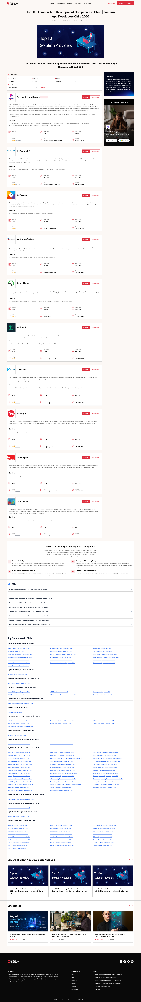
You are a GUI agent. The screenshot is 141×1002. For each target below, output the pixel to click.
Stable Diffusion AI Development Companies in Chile (106, 657)
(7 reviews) (17, 447)
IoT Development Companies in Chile (17, 735)
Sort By (12, 84)
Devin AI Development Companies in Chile (18, 666)
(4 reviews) (17, 358)
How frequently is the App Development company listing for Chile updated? (29, 607)
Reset (43, 87)
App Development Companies (64, 3)
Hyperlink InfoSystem (29, 97)
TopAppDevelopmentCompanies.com (67, 1000)
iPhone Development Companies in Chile (60, 787)
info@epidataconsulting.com (52, 184)
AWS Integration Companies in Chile (17, 695)
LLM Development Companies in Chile (102, 651)
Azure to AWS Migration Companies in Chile (19, 692)
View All (131, 860)
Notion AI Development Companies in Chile (104, 660)
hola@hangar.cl (48, 447)
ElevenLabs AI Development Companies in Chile (62, 663)
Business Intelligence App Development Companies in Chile (108, 779)
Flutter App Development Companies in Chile (104, 755)
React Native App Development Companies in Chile (106, 784)
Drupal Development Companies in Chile (103, 831)
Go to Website (95, 97)
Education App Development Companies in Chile (105, 764)
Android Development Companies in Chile (18, 787)
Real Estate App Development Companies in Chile (20, 782)
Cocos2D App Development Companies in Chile (62, 764)
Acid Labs (24, 283)
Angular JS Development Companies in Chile (19, 837)
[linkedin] (128, 961)
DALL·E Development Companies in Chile (60, 657)
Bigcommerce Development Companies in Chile (62, 721)
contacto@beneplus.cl (50, 491)
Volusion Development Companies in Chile (103, 723)
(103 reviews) (18, 140)
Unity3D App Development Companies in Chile (19, 761)
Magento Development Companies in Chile (18, 723)
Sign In (121, 3)
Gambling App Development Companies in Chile (62, 776)
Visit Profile (85, 97)
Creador (24, 501)
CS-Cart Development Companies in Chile (103, 721)
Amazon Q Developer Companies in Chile (103, 695)
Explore (73, 977)
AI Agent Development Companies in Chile (61, 648)
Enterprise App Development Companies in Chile (20, 770)
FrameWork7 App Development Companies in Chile (20, 784)
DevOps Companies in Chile (15, 712)
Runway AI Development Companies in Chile (19, 663)
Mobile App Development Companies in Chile (19, 752)
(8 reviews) (17, 316)
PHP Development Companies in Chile (102, 837)
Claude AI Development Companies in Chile (61, 651)
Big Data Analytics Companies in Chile (17, 674)
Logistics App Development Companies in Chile (20, 779)
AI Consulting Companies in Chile (16, 651)
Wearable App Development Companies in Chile (62, 755)
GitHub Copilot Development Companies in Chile (105, 654)
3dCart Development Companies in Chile (18, 721)
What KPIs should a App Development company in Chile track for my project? (29, 620)
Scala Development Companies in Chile (17, 845)
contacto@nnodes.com (50, 403)
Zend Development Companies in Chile (60, 831)
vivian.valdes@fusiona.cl (51, 228)
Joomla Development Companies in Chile (18, 834)
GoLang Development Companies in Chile (60, 840)
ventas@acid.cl (48, 316)
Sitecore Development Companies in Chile (61, 834)
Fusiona (23, 195)
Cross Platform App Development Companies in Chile (106, 761)
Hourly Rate (13, 78)
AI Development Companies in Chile (102, 648)
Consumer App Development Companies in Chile (105, 773)
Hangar (23, 413)
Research (73, 983)
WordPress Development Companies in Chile (19, 840)
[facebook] (121, 961)
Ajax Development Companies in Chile (102, 834)
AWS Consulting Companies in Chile (59, 692)
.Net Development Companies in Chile (17, 848)
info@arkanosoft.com (50, 272)
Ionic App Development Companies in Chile (104, 782)
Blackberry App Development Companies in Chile (105, 752)
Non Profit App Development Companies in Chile (62, 782)
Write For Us (87, 3)
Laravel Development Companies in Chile (60, 828)
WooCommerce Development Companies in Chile (20, 726)
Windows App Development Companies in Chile (62, 752)
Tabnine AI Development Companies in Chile (104, 663)
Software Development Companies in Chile (18, 816)
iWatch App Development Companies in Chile (61, 761)
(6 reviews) (17, 228)
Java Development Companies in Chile (102, 840)
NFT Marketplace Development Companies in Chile (21, 799)
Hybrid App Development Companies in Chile (19, 755)
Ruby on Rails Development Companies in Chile (62, 845)
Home (52, 3)
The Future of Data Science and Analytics (105, 977)
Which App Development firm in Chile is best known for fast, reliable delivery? (29, 624)
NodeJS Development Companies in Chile (18, 842)
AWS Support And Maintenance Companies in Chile (63, 695)
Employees (35, 78)
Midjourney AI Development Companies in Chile (20, 657)
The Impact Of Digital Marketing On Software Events (108, 983)
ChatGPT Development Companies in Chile (18, 648)
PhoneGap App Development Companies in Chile (20, 764)
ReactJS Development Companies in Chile (103, 842)
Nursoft (23, 327)
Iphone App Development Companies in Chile (61, 790)
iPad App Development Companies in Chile (18, 758)
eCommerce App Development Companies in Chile (63, 779)
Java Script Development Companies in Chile (61, 837)
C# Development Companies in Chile (102, 845)
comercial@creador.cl (50, 535)
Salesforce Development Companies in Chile (19, 808)
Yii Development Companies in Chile (17, 831)
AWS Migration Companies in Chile (101, 692)
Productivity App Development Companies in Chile (105, 776)
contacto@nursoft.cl (50, 359)
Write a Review (112, 3)
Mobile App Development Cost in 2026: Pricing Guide (108, 974)
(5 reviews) (17, 184)
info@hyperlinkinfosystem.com (53, 140)
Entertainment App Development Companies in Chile (63, 773)
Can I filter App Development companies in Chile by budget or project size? (29, 611)
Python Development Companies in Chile (60, 842)
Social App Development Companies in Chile (19, 767)
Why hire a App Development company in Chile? (21, 594)
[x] (124, 961)
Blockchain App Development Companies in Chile (20, 790)
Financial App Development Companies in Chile (62, 767)
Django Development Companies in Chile (18, 828)
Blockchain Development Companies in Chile (19, 683)
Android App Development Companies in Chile (104, 787)
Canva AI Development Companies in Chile (18, 660)
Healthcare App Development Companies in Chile (62, 770)
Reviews (58, 78)
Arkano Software (27, 239)
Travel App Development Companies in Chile (104, 770)
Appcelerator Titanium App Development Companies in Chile (65, 784)
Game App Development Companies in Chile (19, 773)
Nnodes (23, 369)
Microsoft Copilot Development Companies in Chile (63, 654)
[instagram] (132, 961)
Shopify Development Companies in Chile (60, 723)
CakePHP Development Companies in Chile (61, 825)
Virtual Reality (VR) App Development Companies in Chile (107, 758)
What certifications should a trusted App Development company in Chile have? (30, 616)
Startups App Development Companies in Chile (105, 767)
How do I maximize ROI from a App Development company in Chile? (27, 602)
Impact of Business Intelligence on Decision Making (108, 980)
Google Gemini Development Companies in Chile (20, 654)
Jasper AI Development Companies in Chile (61, 660)
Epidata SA (24, 151)
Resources (78, 3)
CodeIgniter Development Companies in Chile (104, 825)
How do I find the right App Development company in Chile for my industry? (29, 629)
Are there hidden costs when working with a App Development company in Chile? (30, 598)
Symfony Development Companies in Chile (104, 828)
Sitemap (73, 986)
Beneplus (23, 457)
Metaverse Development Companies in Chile (19, 744)
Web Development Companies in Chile (17, 825)
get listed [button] (129, 3)
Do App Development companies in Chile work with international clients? (28, 589)
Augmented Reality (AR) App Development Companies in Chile (66, 758)
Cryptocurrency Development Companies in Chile (20, 703)
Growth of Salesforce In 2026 (102, 986)
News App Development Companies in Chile (19, 776)
